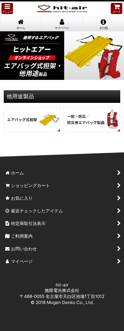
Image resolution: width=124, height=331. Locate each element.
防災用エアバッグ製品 (92, 119)
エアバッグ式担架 (32, 119)
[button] (7, 8)
